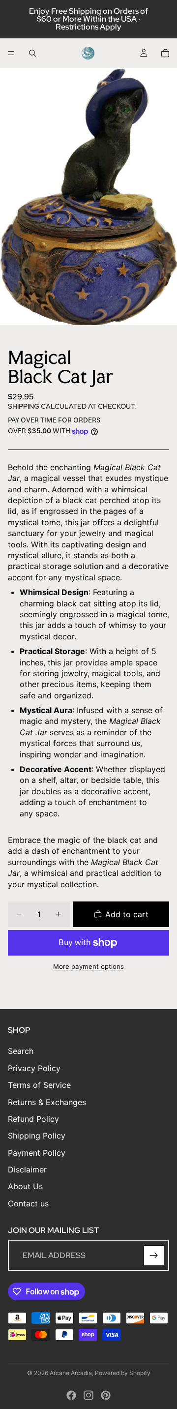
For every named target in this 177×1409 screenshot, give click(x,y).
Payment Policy (36, 1153)
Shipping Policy (36, 1135)
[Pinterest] (106, 1395)
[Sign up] (154, 1255)
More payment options (88, 966)
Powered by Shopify (122, 1373)
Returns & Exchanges (47, 1102)
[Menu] (11, 53)
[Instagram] (88, 1395)
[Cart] (165, 53)
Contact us (28, 1203)
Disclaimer (27, 1169)
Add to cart (126, 914)
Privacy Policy (34, 1068)
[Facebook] (71, 1395)
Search (20, 1051)
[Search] (32, 53)
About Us (25, 1187)
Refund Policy (33, 1119)
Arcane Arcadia (71, 1373)
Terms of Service (39, 1085)
